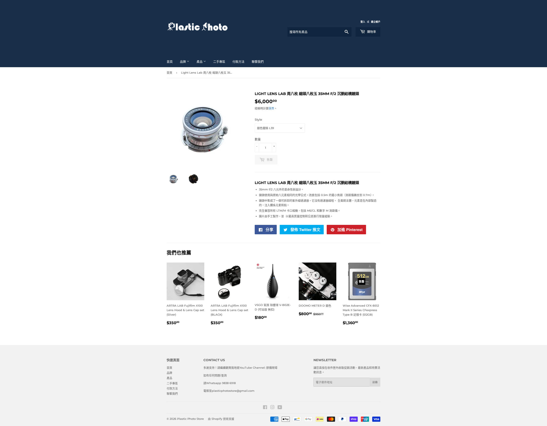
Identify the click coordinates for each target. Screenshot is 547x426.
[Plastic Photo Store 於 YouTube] (280, 408)
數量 (258, 139)
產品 (200, 62)
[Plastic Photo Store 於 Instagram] (272, 408)
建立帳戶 (375, 21)
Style (258, 120)
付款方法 (238, 62)
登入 (362, 21)
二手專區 (219, 62)
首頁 (170, 62)
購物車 (371, 32)
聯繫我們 (258, 62)
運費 (271, 108)
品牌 (183, 62)
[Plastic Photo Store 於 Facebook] (265, 408)
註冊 (375, 382)
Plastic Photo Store (190, 418)
